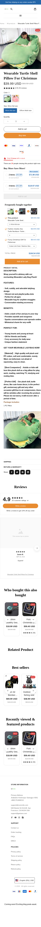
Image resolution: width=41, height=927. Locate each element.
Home (2, 23)
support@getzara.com (19, 813)
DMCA (13, 841)
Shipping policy (16, 860)
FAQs (13, 836)
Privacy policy (16, 852)
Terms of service (17, 856)
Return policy (15, 864)
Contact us (15, 828)
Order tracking (16, 832)
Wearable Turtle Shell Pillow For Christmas (20, 574)
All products (11, 23)
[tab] (15, 65)
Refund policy (16, 869)
